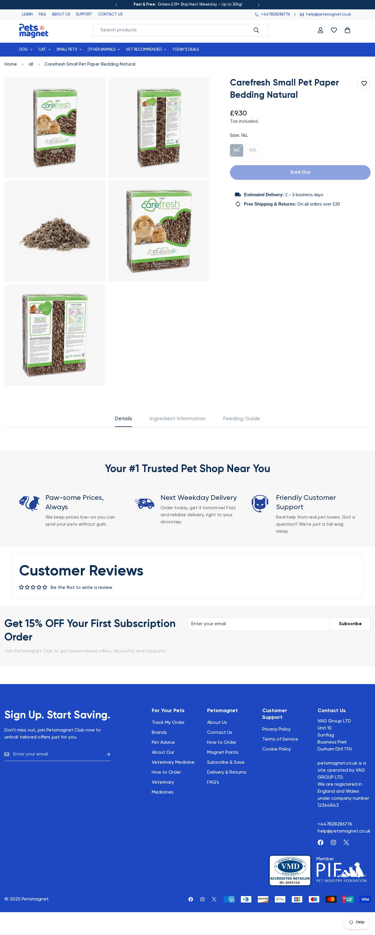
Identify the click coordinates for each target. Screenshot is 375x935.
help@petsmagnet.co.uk (344, 831)
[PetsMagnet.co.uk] (33, 30)
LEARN (27, 14)
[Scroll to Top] (363, 903)
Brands (159, 732)
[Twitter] (346, 842)
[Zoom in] (94, 89)
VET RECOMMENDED (144, 50)
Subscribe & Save (226, 762)
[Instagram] (333, 842)
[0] (347, 30)
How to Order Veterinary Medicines (166, 782)
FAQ (42, 14)
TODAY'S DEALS (185, 50)
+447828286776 (335, 824)
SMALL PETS (67, 50)
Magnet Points (222, 752)
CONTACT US (110, 14)
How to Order (221, 742)
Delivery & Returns (226, 772)
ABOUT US (61, 14)
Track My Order (168, 722)
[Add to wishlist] (364, 83)
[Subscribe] (103, 754)
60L (254, 152)
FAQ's (213, 782)
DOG (23, 50)
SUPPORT (84, 14)
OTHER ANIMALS (101, 50)
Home (10, 64)
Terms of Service (280, 739)
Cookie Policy (276, 749)
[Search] (256, 30)
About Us (217, 722)
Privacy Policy (276, 729)
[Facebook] (320, 842)
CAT (42, 50)
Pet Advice (163, 742)
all (30, 64)
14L (238, 152)
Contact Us (219, 732)
